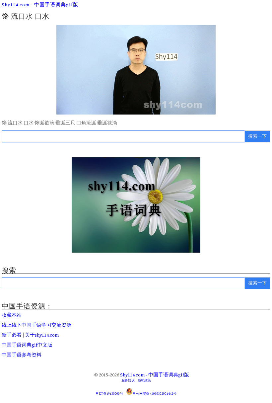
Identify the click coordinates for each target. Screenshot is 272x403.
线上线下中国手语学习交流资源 (36, 325)
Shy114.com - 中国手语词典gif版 (40, 5)
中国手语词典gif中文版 (27, 345)
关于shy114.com (42, 335)
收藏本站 (12, 315)
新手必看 (12, 335)
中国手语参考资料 (21, 355)
